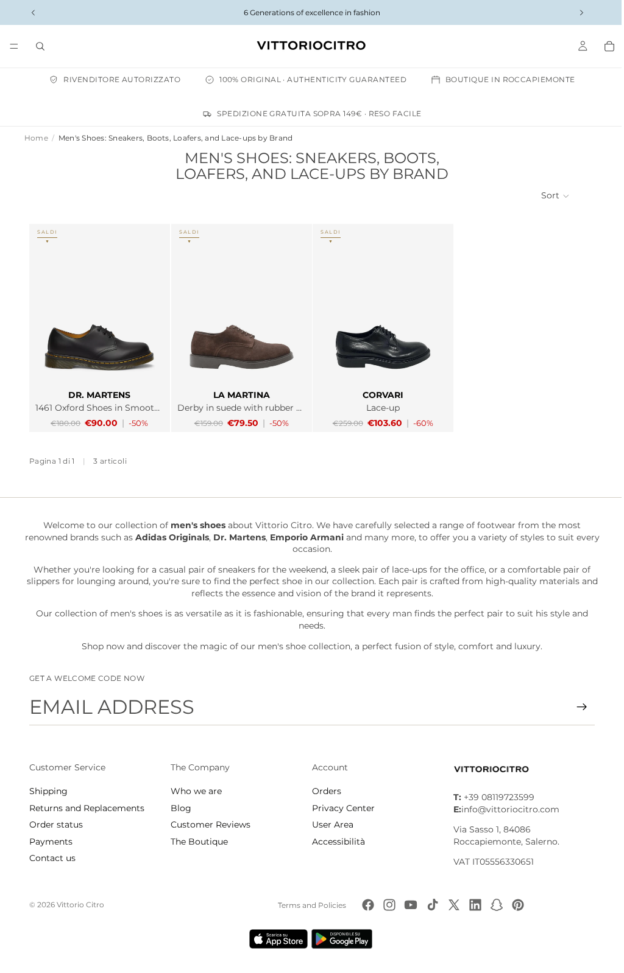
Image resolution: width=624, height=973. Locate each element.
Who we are (195, 791)
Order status (56, 824)
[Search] (40, 46)
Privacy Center (340, 808)
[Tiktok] (429, 905)
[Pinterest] (515, 905)
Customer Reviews (209, 824)
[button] (549, 196)
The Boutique (198, 841)
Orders (323, 791)
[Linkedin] (472, 905)
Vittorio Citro (80, 904)
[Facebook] (365, 905)
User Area (329, 824)
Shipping (48, 791)
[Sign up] (576, 707)
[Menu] (14, 46)
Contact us (52, 858)
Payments (51, 841)
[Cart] (603, 46)
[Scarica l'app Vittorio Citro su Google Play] (341, 939)
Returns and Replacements (86, 808)
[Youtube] (407, 905)
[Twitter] (451, 905)
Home (36, 137)
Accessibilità (335, 841)
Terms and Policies (309, 905)
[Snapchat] (493, 905)
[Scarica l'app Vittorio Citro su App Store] (275, 939)
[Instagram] (386, 905)
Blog (179, 808)
